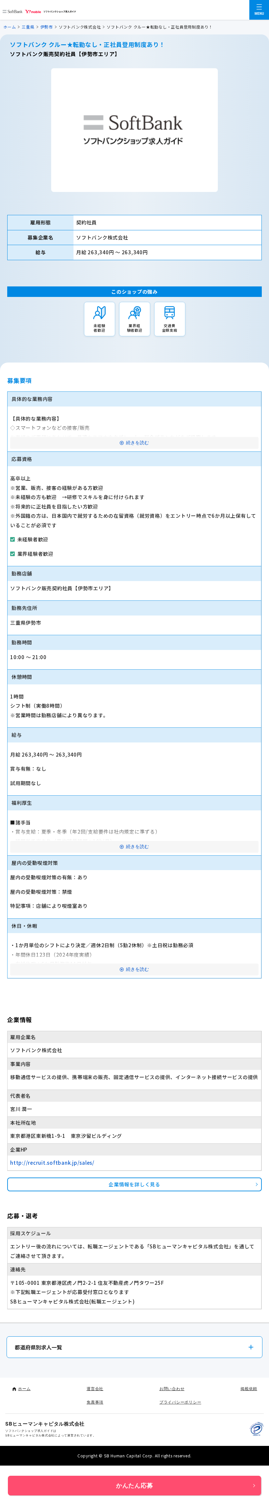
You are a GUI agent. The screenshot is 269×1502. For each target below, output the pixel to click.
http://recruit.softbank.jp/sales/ (52, 1162)
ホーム (9, 27)
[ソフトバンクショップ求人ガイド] (39, 10)
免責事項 (95, 1402)
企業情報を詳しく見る (134, 1184)
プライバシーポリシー (180, 1402)
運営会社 (95, 1388)
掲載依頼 (248, 1388)
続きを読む (137, 442)
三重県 (28, 27)
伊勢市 (46, 27)
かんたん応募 (134, 1485)
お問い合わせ (172, 1388)
